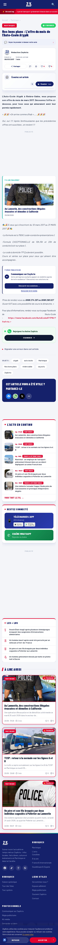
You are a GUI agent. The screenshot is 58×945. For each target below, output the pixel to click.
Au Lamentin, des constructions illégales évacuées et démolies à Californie (26, 707)
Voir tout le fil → (14, 497)
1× (32, 84)
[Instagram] (18, 868)
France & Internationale (41, 863)
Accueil (5, 20)
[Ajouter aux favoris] (36, 66)
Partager (16, 66)
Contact (35, 898)
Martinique (15, 20)
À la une (35, 858)
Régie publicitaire (39, 890)
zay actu (41, 366)
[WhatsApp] (15, 396)
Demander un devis (9, 923)
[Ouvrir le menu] (5, 4)
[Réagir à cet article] (30, 66)
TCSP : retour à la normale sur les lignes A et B (28, 759)
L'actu (34, 851)
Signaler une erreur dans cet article (20, 349)
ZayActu (7, 372)
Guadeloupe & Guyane (41, 867)
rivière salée (27, 366)
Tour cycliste (7, 890)
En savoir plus (28, 934)
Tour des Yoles (8, 886)
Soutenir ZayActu (39, 894)
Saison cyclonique (9, 882)
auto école (28, 360)
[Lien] (29, 396)
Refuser (15, 940)
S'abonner (49, 25)
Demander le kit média (29, 291)
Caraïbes (36, 854)
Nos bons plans (10, 366)
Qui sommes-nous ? (40, 882)
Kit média (6, 919)
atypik (15, 360)
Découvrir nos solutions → (29, 286)
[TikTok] (11, 868)
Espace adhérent (39, 886)
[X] (22, 396)
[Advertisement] (29, 582)
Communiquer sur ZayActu (13, 911)
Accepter (42, 940)
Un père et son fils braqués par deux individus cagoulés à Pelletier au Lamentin (27, 812)
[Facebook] (8, 396)
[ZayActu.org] (29, 4)
